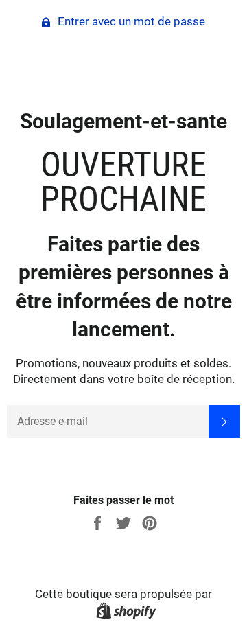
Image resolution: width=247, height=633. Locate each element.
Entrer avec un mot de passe (130, 21)
